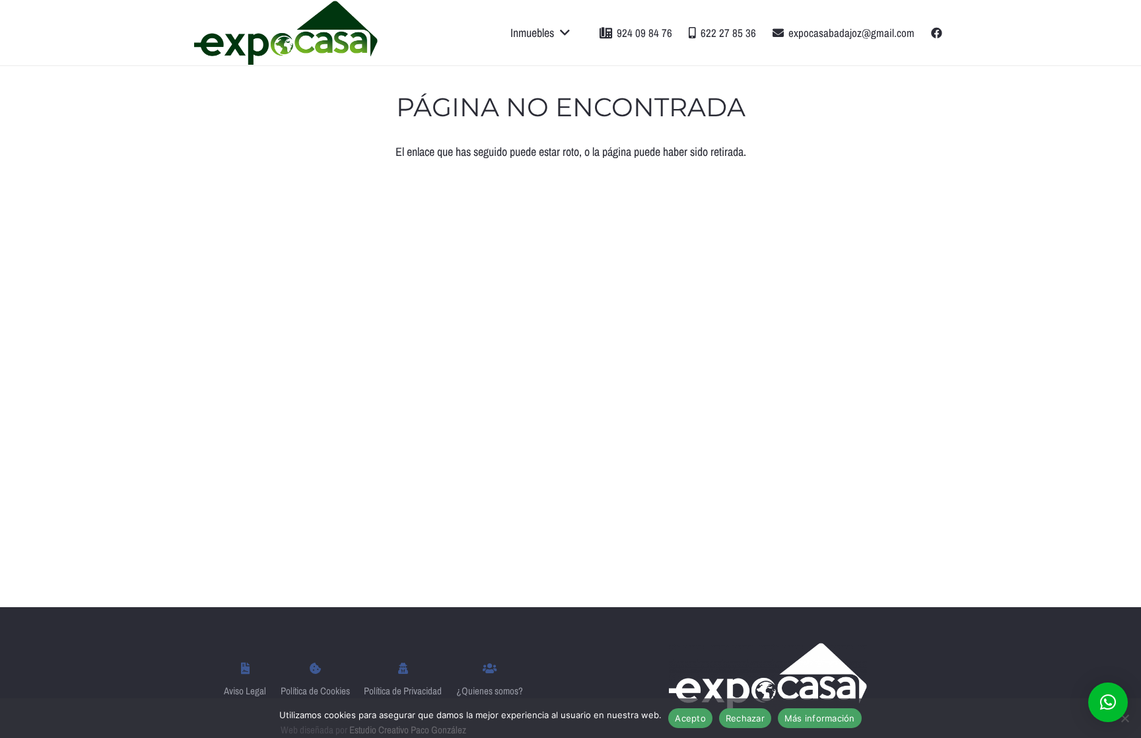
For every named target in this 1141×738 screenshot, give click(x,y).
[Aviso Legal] (245, 669)
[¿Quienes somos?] (489, 669)
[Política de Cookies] (315, 669)
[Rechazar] (1124, 718)
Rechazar (745, 718)
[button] (1108, 702)
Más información (819, 718)
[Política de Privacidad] (403, 669)
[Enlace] (286, 33)
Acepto (690, 718)
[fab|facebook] (939, 32)
